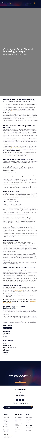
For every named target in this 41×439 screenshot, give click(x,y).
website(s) (21, 290)
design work (15, 290)
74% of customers (14, 111)
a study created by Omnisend (15, 147)
